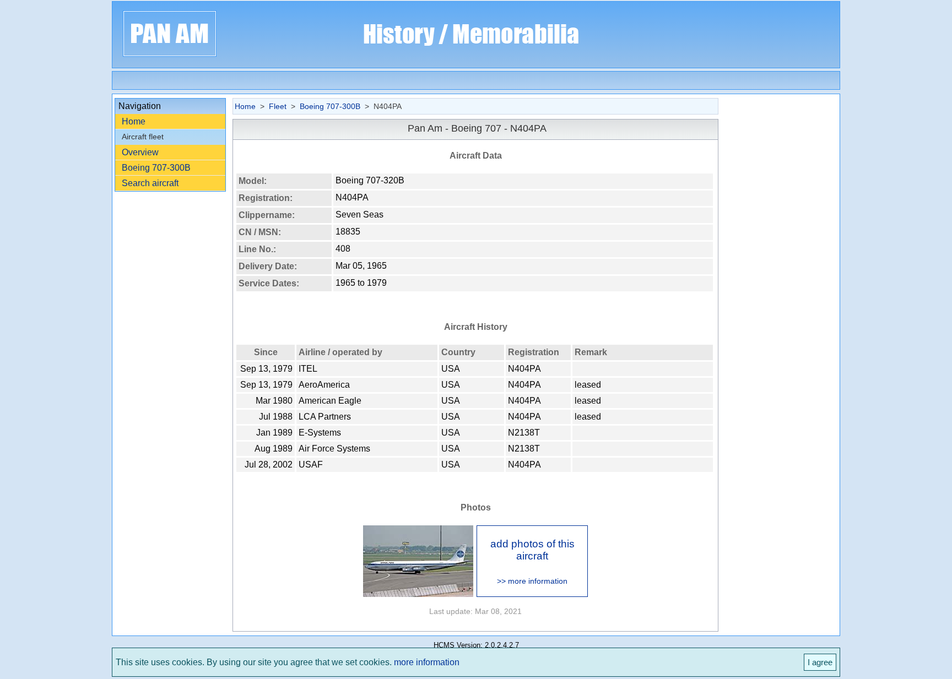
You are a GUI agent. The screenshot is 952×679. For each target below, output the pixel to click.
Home (133, 121)
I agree (820, 662)
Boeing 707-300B (156, 167)
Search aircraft (150, 183)
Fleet (277, 106)
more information (426, 662)
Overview (140, 152)
